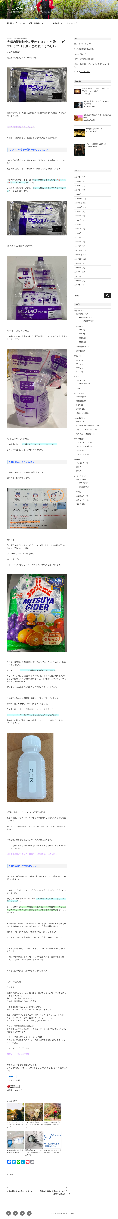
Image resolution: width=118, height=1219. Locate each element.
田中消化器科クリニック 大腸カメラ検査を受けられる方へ (32, 854)
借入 (78, 364)
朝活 (78, 471)
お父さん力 (80, 496)
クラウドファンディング (85, 430)
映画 (78, 492)
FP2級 (81, 338)
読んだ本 (79, 479)
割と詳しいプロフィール (16, 23)
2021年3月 (77, 237)
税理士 (76, 356)
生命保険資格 (81, 347)
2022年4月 (77, 181)
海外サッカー (81, 500)
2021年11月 (78, 203)
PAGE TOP (113, 1180)
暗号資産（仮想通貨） (84, 434)
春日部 (78, 504)
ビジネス (77, 360)
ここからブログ (22, 8)
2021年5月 (77, 229)
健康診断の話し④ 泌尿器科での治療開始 (15, 1151)
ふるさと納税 (81, 454)
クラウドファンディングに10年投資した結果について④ (15, 1124)
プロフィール (85, 72)
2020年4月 (77, 285)
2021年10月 (78, 207)
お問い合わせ (58, 23)
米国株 (78, 409)
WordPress (83, 383)
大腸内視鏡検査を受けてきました (21, 127)
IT (74, 377)
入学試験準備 (87, 321)
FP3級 (81, 342)
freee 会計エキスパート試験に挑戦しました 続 (52, 1151)
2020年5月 (77, 281)
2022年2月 (77, 190)
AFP (80, 334)
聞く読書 (82, 487)
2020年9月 (77, 263)
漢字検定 (79, 351)
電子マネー (80, 450)
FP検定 (79, 326)
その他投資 (78, 418)
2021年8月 (77, 216)
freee (78, 372)
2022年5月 (77, 177)
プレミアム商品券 (82, 446)
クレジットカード (82, 442)
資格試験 (77, 311)
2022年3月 (77, 185)
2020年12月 (78, 250)
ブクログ (82, 483)
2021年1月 (77, 246)
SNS (78, 388)
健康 (11, 1174)
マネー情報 (78, 439)
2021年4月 (77, 233)
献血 (78, 467)
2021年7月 (77, 220)
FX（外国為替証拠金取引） (86, 426)
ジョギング (80, 463)
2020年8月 (77, 268)
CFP (80, 330)
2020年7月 (77, 272)
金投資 (78, 422)
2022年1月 (77, 194)
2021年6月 (77, 224)
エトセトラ (78, 476)
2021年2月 (77, 242)
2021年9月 (77, 211)
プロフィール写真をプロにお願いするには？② (52, 1123)
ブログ (78, 380)
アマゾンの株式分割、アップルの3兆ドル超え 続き (34, 1124)
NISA (78, 405)
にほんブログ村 (13, 1080)
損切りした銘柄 (82, 413)
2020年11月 (78, 255)
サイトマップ (72, 23)
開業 (78, 368)
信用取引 (79, 397)
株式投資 (77, 393)
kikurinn (24, 38)
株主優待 (79, 401)
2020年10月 (78, 259)
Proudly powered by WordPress (62, 1213)
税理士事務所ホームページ (39, 23)
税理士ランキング (14, 1090)
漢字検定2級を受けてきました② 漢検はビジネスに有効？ (34, 1152)
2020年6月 (77, 276)
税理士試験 (80, 314)
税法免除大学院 (84, 317)
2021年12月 (78, 199)
